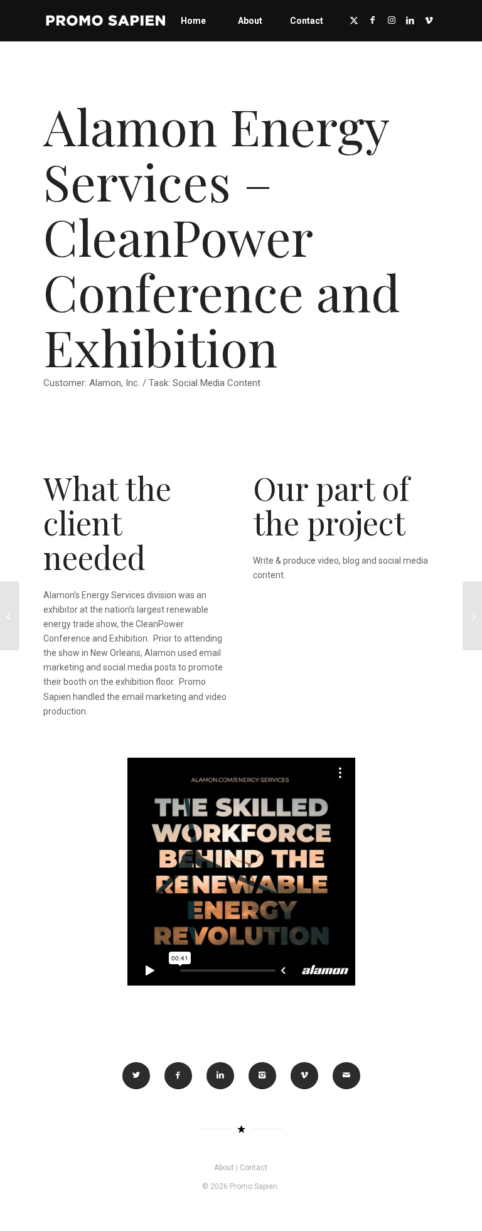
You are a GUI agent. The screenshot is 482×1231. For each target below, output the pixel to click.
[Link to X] (354, 20)
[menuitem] (193, 20)
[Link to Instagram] (391, 20)
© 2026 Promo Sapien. (240, 1186)
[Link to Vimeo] (429, 20)
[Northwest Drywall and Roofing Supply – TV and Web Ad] (9, 615)
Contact (253, 1167)
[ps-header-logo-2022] (106, 20)
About (224, 1167)
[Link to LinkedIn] (410, 20)
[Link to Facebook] (372, 20)
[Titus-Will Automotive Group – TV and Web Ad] (472, 615)
